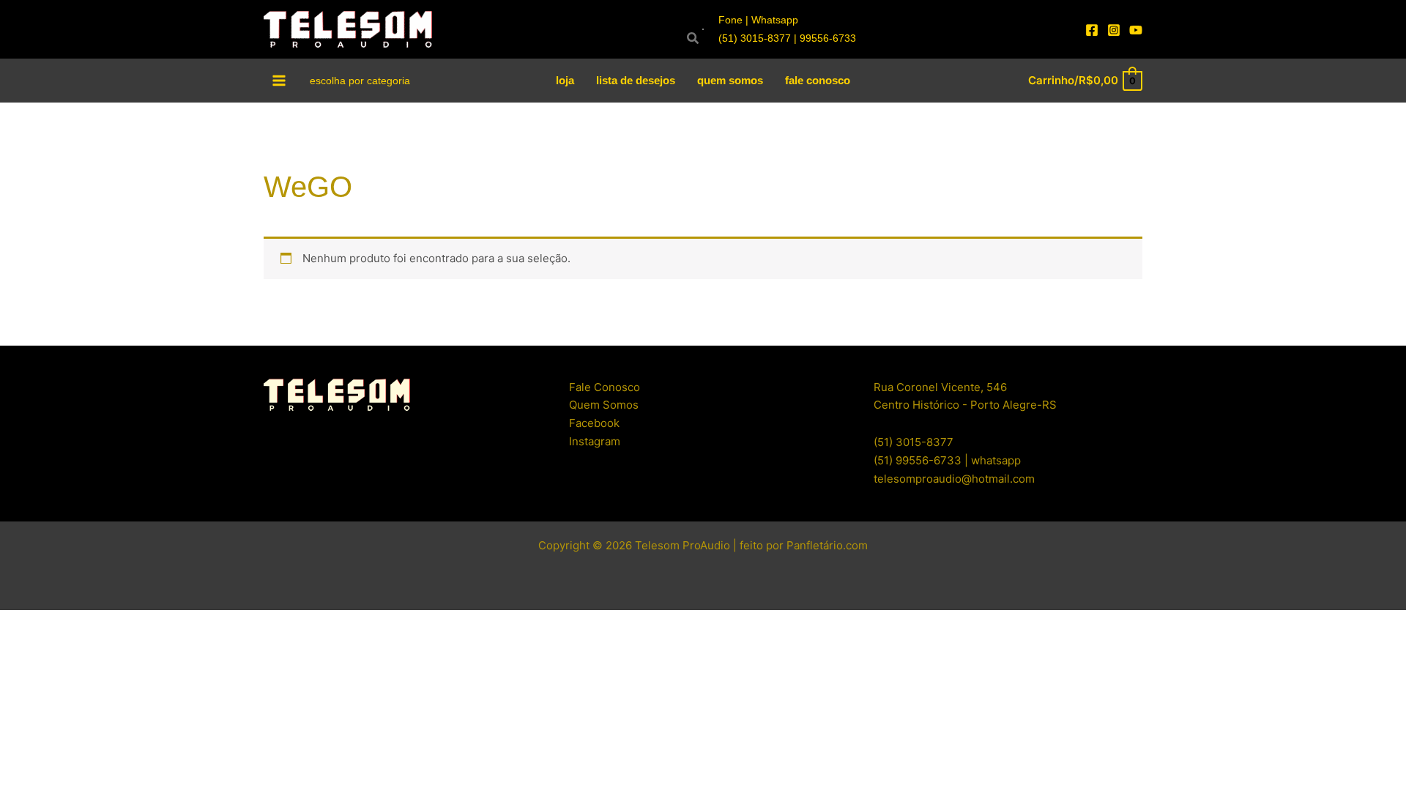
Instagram (594, 441)
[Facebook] (1091, 30)
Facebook (594, 423)
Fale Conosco (604, 387)
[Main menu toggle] (279, 80)
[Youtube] (1135, 30)
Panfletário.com (827, 545)
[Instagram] (1113, 30)
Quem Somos (604, 405)
